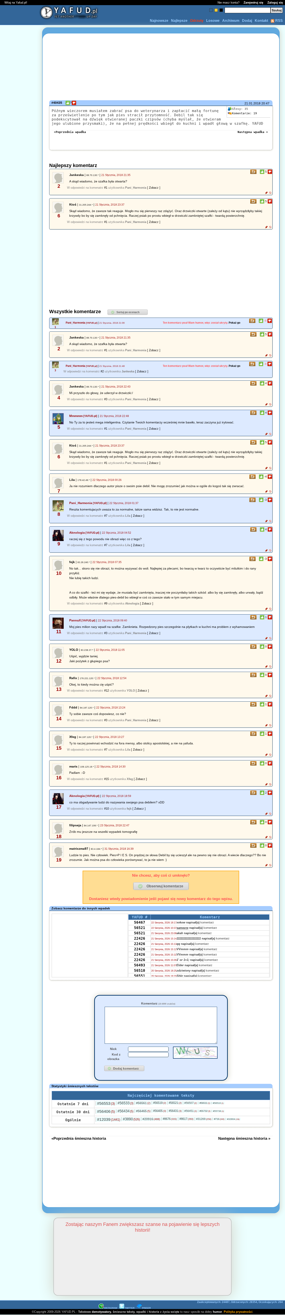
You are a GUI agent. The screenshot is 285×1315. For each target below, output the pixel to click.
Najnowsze (159, 20)
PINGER (146, 1308)
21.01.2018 (252, 103)
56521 (139, 928)
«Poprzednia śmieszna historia (78, 1138)
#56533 (125, 1103)
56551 (139, 976)
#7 (105, 515)
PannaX (75, 620)
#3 (105, 399)
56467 (139, 922)
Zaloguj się (275, 2)
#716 (219, 1119)
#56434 (125, 1111)
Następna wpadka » (253, 132)
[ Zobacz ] (153, 187)
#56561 (143, 1103)
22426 (139, 938)
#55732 (205, 1111)
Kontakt (261, 20)
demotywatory (101, 1311)
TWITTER (129, 1308)
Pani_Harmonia (75, 322)
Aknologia (77, 532)
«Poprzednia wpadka (70, 132)
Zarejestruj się (253, 2)
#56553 (106, 1103)
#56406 (106, 1111)
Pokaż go (234, 322)
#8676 (170, 1119)
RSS (278, 20)
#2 (102, 371)
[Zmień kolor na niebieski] (211, 10)
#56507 (190, 1103)
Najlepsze (179, 20)
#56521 (175, 1103)
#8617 (186, 1119)
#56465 (143, 1111)
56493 (139, 965)
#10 (106, 808)
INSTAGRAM (110, 1308)
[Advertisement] (19, 657)
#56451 (190, 1111)
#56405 (159, 1111)
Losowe (213, 20)
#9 (105, 603)
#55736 (218, 1111)
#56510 (218, 1103)
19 (244, 113)
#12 (106, 690)
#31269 (203, 1119)
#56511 (205, 1103)
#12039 (108, 1119)
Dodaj (247, 20)
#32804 (233, 1119)
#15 (106, 779)
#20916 (151, 1119)
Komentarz (158, 1003)
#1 (105, 187)
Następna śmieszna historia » (244, 1138)
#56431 (175, 1111)
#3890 (131, 1119)
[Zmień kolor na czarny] (221, 10)
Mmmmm (76, 416)
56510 (139, 970)
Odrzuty (197, 20)
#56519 (159, 1103)
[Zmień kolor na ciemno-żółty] (216, 10)
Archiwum (230, 20)
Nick (113, 1049)
